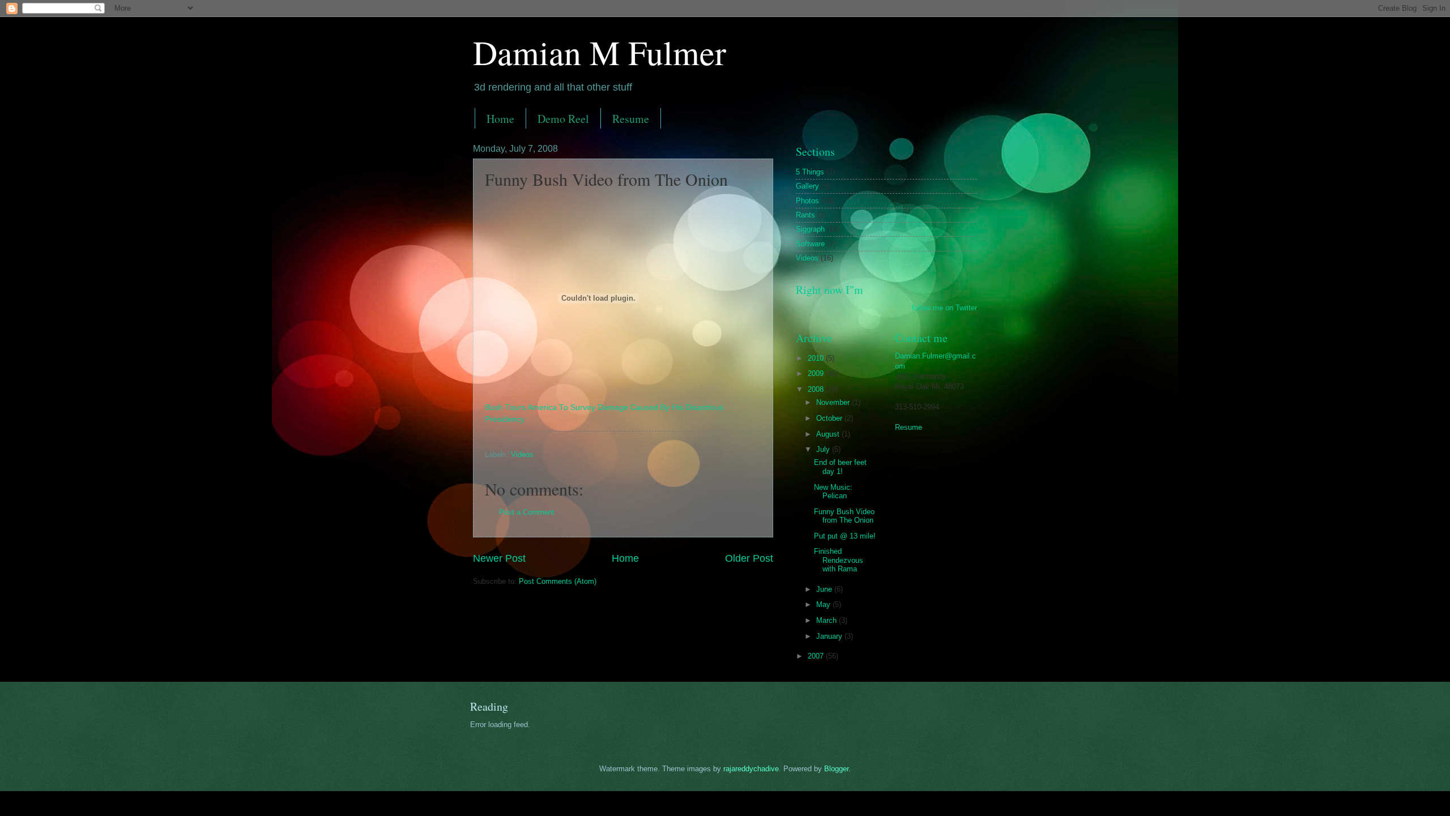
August (829, 434)
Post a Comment (527, 512)
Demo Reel (563, 118)
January (830, 636)
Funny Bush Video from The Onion (844, 515)
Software (810, 244)
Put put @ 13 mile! (845, 536)
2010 (817, 358)
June (825, 589)
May (824, 604)
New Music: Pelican (833, 491)
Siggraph (810, 229)
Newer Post (499, 558)
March (827, 620)
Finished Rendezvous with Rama (838, 560)
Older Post (749, 558)
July (824, 449)
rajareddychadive (751, 768)
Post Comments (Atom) (557, 581)
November (834, 402)
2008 (817, 389)
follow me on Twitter (944, 308)
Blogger (836, 768)
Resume (630, 118)
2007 (817, 656)
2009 (817, 373)
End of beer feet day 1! (840, 466)
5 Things (810, 172)
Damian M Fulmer (599, 52)
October (830, 418)
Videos (522, 454)
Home (500, 118)
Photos (807, 200)
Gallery (807, 186)
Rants (805, 215)
